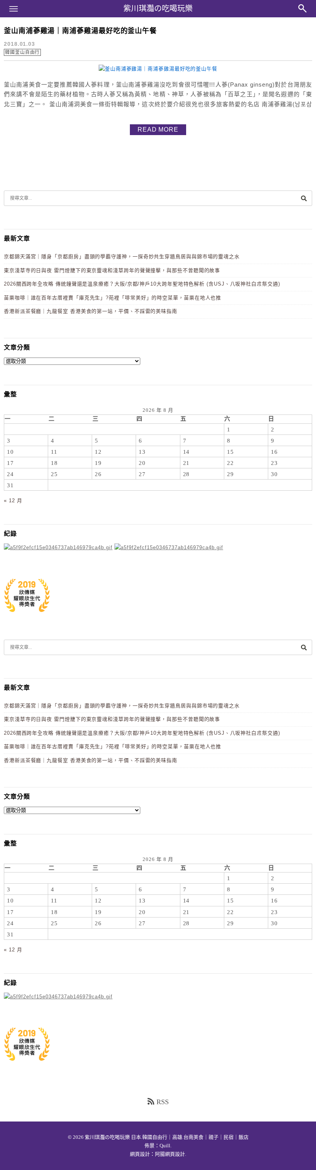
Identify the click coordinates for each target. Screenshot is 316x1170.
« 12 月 (13, 500)
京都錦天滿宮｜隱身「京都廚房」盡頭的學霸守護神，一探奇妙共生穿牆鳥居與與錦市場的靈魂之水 (122, 256)
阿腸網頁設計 (170, 1154)
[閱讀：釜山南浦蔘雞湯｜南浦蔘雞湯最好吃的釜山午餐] (158, 69)
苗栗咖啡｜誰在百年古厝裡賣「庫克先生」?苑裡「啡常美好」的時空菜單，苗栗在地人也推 (112, 298)
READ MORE (158, 129)
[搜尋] (303, 198)
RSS (162, 1102)
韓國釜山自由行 (22, 52)
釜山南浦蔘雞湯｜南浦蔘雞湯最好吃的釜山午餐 (80, 31)
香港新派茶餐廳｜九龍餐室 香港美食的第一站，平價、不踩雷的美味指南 (90, 311)
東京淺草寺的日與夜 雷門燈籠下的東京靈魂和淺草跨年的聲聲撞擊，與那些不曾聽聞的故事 (112, 270)
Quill (165, 1145)
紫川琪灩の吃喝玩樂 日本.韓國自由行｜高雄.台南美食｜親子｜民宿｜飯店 (167, 1137)
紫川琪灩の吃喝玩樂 (158, 8)
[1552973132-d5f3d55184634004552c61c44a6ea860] (27, 616)
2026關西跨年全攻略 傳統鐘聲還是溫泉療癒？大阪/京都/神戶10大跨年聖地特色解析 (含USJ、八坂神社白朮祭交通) (142, 284)
